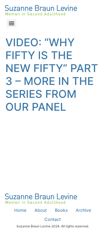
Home (20, 210)
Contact (52, 219)
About (40, 210)
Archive (83, 210)
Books (61, 210)
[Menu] (11, 23)
